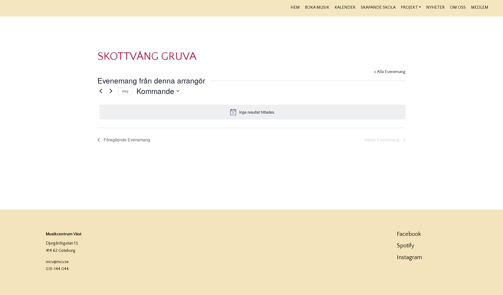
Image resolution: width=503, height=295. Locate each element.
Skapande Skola (378, 7)
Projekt (409, 7)
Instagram (409, 257)
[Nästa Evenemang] (111, 91)
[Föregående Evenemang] (100, 91)
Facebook (409, 234)
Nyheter (435, 7)
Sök (494, 7)
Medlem (479, 7)
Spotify (405, 245)
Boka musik (317, 7)
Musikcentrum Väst (60, 7)
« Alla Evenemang (390, 71)
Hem (295, 7)
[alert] (253, 112)
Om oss (458, 7)
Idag (125, 91)
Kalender (345, 7)
